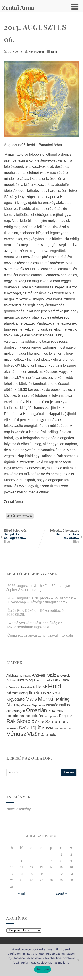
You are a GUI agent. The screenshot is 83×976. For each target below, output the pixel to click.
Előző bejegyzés (15, 534)
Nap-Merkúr (23, 705)
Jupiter (45, 693)
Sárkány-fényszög (22, 515)
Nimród (52, 705)
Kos (56, 692)
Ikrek (34, 693)
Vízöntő (36, 734)
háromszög (17, 693)
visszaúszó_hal (62, 728)
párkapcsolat (51, 716)
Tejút (35, 727)
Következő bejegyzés (64, 534)
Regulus (65, 716)
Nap (10, 704)
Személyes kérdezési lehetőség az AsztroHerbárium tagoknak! (34, 625)
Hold (54, 686)
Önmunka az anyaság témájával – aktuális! (41, 635)
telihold (47, 728)
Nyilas (64, 704)
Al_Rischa (25, 675)
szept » (61, 893)
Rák (11, 721)
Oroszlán (36, 710)
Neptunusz (38, 705)
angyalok (63, 675)
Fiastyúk (28, 687)
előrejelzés (13, 687)
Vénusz (16, 734)
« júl (21, 893)
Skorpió (25, 721)
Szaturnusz (57, 721)
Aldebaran (12, 675)
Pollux (59, 711)
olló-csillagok (15, 711)
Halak (41, 687)
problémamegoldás (24, 715)
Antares (11, 680)
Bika (65, 680)
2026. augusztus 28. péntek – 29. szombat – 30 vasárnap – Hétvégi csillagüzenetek (41, 600)
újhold (51, 734)
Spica (39, 722)
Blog (54, 51)
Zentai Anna (18, 7)
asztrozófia (44, 680)
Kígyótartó (15, 699)
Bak (57, 680)
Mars (31, 699)
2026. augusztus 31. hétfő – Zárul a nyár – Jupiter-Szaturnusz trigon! (39, 588)
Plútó (51, 711)
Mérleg (62, 699)
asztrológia (26, 680)
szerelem (12, 728)
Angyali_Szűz (44, 675)
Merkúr (46, 699)
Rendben (42, 969)
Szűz (24, 727)
